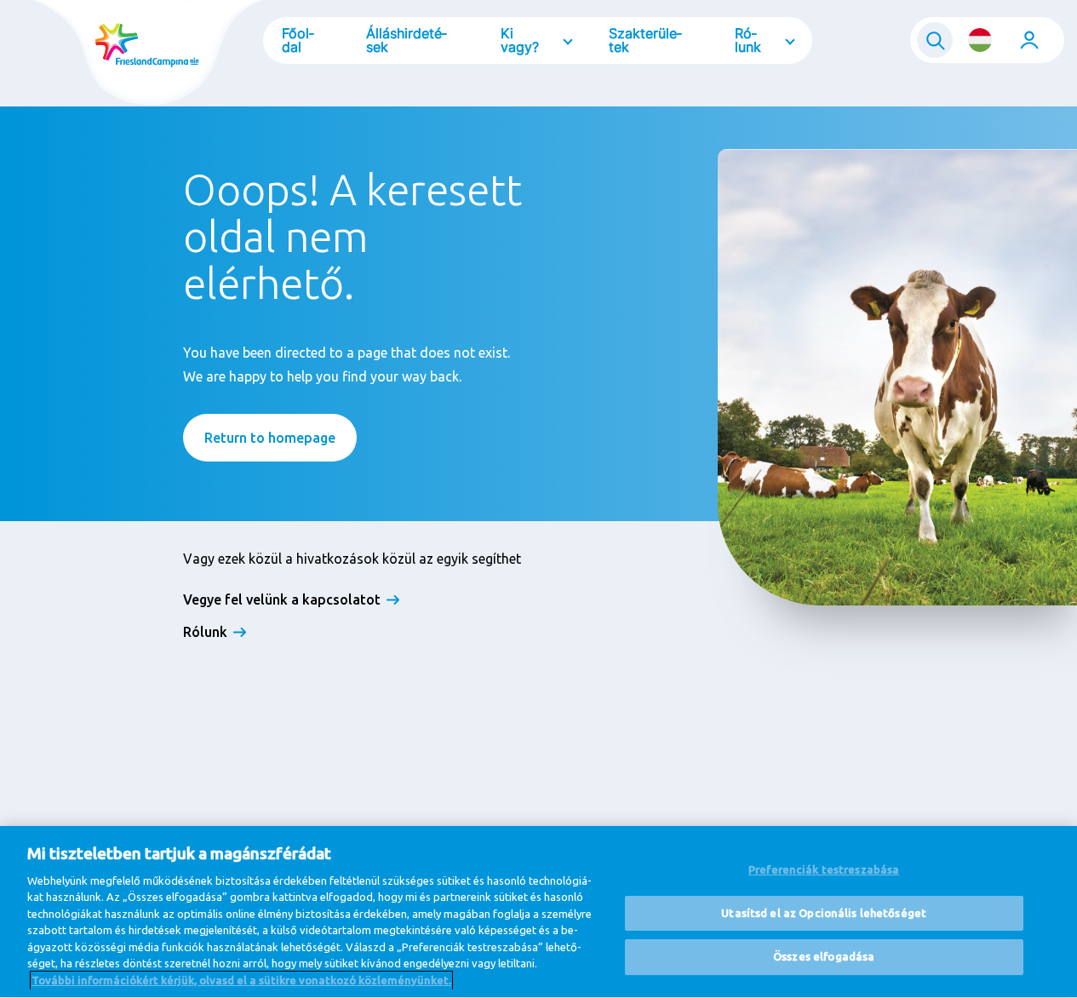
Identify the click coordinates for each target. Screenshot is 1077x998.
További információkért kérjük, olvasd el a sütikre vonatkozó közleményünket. (241, 980)
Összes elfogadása (823, 957)
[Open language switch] (980, 40)
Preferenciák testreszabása (823, 869)
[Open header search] (935, 40)
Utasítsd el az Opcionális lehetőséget (823, 913)
